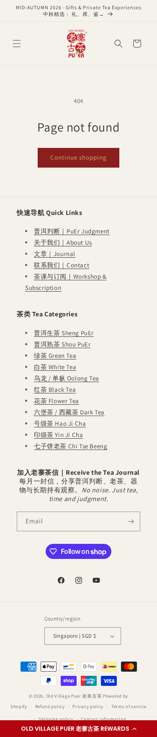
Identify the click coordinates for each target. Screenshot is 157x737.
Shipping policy (56, 719)
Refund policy (50, 706)
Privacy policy (87, 706)
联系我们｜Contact (61, 265)
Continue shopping (78, 157)
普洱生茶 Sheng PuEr (64, 333)
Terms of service (129, 706)
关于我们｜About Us (63, 242)
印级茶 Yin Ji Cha (58, 435)
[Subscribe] (130, 521)
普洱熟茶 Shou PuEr (62, 344)
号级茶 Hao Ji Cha (60, 423)
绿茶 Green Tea (55, 355)
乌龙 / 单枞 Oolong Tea (66, 378)
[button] (78, 728)
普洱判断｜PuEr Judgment (72, 231)
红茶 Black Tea (55, 389)
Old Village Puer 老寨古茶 (74, 696)
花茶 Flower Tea (56, 401)
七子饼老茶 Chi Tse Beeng (70, 446)
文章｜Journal (54, 254)
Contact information (103, 719)
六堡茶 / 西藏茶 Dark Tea (69, 412)
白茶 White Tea (55, 367)
